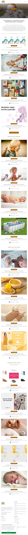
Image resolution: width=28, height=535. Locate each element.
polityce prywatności (11, 529)
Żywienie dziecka (14, 98)
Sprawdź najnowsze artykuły (14, 132)
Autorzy (2, 516)
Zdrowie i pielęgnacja (14, 45)
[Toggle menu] (26, 1)
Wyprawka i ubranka (14, 385)
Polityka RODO (19, 527)
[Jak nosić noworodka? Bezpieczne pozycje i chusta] (14, 41)
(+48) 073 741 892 (4, 513)
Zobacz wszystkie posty (14, 138)
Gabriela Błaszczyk (3, 518)
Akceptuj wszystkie (8, 532)
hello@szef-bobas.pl (4, 514)
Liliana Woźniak (3, 519)
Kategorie (15, 516)
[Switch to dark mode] (24, 1)
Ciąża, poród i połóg (14, 123)
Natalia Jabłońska (3, 520)
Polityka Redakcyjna (24, 527)
